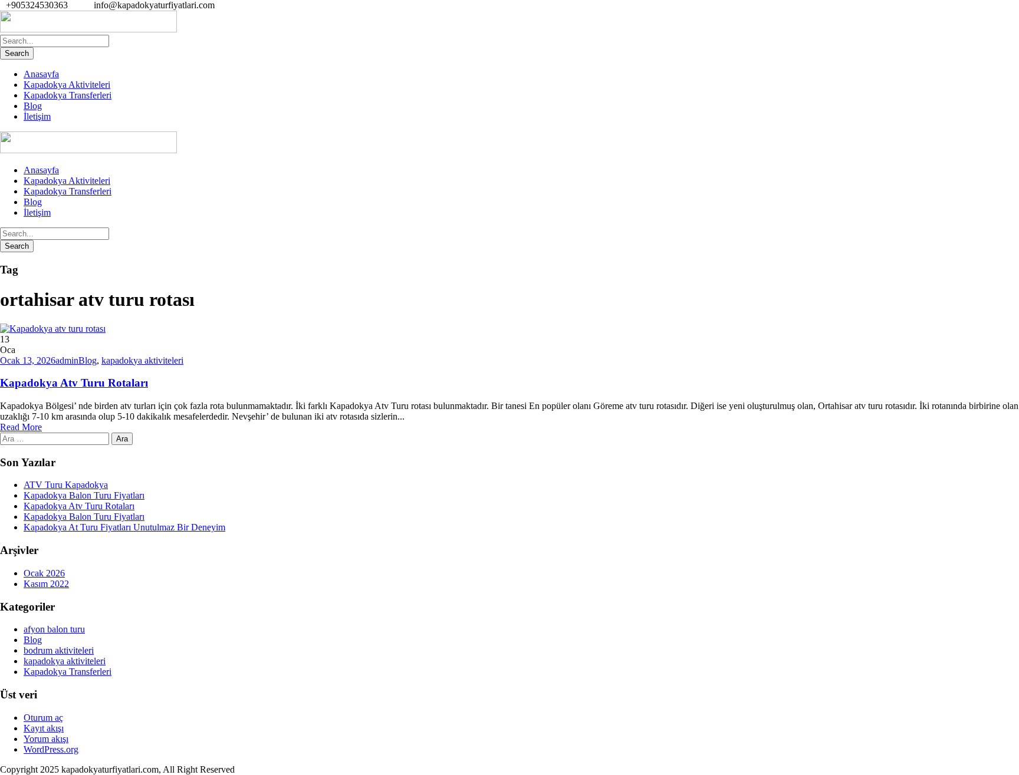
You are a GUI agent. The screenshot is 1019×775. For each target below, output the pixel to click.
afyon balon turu (54, 629)
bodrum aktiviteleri (59, 650)
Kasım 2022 (46, 584)
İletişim (37, 116)
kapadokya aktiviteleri (142, 360)
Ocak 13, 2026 (27, 360)
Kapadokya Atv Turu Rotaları (74, 383)
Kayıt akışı (44, 728)
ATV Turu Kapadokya (66, 485)
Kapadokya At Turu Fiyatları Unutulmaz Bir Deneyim (124, 527)
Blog (33, 106)
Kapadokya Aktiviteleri (67, 85)
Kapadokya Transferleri (67, 95)
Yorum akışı (46, 739)
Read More (21, 427)
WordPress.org (51, 749)
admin (66, 360)
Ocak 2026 (44, 573)
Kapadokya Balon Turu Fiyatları (84, 495)
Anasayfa (41, 74)
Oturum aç (43, 718)
